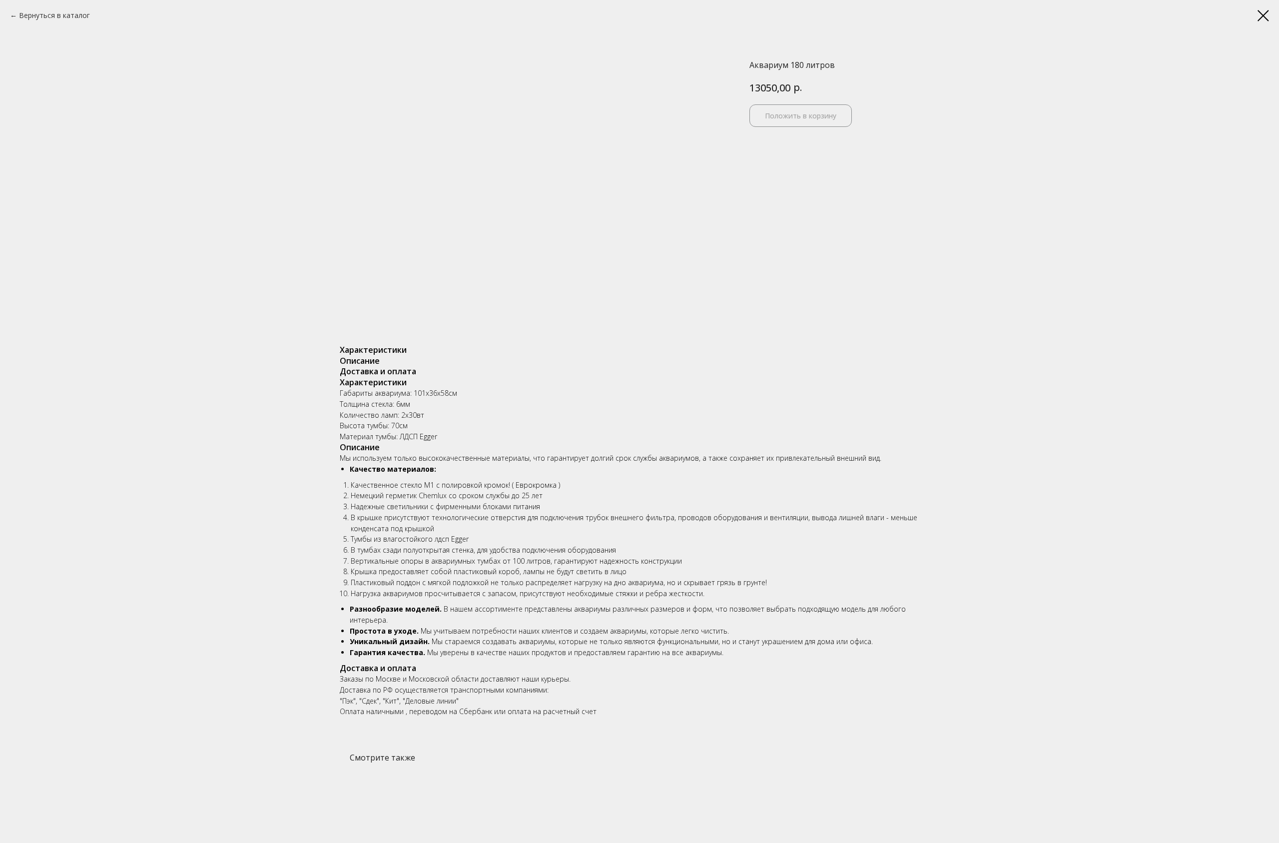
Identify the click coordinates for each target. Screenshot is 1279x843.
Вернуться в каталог (54, 15)
